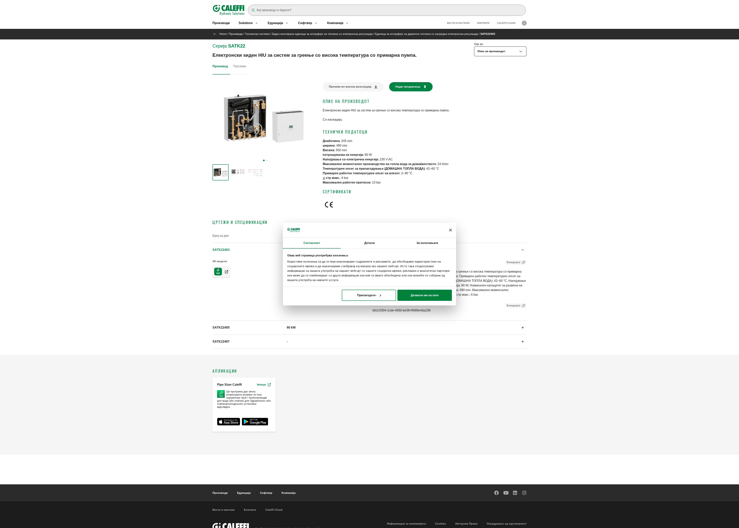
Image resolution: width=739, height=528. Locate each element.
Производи (221, 23)
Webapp (261, 384)
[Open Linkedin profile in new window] (515, 492)
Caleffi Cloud (506, 23)
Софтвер (266, 492)
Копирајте (513, 262)
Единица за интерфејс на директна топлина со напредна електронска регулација (426, 33)
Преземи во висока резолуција (350, 86)
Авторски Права (466, 523)
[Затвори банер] (450, 230)
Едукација (244, 492)
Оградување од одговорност (507, 523)
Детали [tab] (369, 242)
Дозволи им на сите (425, 295)
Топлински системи (257, 33)
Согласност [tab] (311, 242)
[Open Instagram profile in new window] (524, 492)
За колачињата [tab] (427, 242)
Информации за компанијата (406, 523)
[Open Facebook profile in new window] (496, 492)
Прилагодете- (366, 295)
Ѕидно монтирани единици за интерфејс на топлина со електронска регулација (322, 33)
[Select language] (524, 23)
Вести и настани (458, 23)
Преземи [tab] (239, 66)
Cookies (440, 523)
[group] (220, 172)
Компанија (289, 492)
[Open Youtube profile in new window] (505, 492)
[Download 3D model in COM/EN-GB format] (225, 271)
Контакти (483, 23)
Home (223, 33)
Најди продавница (407, 86)
